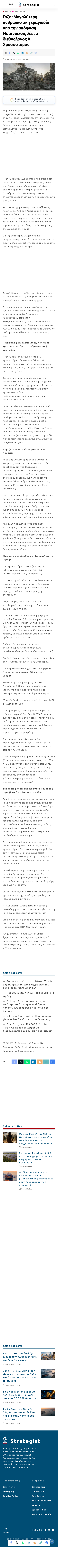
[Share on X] (14, 52)
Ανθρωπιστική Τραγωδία (29, 1043)
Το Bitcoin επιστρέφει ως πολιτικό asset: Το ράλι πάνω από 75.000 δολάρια (19, 1394)
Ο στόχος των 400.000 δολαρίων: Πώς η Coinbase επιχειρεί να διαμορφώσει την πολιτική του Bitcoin (28, 1027)
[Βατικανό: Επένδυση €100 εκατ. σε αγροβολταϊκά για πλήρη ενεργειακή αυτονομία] (10, 1156)
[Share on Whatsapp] (18, 52)
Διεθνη (7, 11)
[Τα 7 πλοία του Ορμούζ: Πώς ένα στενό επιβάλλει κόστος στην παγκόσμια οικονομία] (48, 1412)
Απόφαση (8, 1047)
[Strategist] (29, 4)
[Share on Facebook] (9, 52)
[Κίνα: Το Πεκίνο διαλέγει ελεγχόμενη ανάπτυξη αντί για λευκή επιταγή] (48, 1356)
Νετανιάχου (46, 1047)
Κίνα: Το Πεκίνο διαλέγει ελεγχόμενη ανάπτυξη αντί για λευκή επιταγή (20, 1356)
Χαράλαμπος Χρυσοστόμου (18, 1051)
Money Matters (26, 1147)
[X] (49, 1530)
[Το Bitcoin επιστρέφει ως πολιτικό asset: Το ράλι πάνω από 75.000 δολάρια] (48, 1394)
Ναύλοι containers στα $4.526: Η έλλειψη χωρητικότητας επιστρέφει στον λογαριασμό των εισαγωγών (36, 1178)
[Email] (27, 52)
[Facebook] (45, 1530)
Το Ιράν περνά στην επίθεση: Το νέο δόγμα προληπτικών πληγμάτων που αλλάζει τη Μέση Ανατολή (28, 984)
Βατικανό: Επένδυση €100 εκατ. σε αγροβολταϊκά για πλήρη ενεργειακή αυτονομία (36, 1158)
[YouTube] (53, 1530)
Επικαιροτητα (19, 11)
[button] (5, 4)
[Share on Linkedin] (22, 52)
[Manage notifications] (52, 1541)
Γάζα (18, 1047)
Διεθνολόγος (29, 1047)
